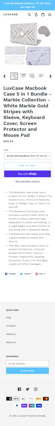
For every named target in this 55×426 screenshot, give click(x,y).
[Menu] (49, 14)
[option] (14, 76)
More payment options (27, 181)
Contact (11, 325)
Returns (11, 342)
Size (6, 150)
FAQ (8, 317)
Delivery (11, 334)
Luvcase (10, 14)
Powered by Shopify (36, 416)
